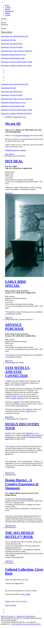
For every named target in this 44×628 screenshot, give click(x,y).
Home (7, 5)
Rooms (7, 9)
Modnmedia (9, 437)
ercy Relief (26, 594)
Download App (10, 525)
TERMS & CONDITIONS (25, 616)
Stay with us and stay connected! (16, 51)
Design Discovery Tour (13, 54)
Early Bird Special (11, 43)
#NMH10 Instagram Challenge (15, 150)
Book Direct (9, 417)
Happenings (9, 11)
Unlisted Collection (16, 398)
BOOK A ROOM (7, 32)
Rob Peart (27, 435)
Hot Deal (8, 40)
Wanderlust (29, 433)
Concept (8, 7)
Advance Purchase (11, 47)
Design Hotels (36, 435)
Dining (7, 13)
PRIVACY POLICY (8, 616)
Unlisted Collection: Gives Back (16, 65)
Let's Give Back (10, 605)
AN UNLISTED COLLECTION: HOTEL (26, 624)
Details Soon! (9, 473)
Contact (7, 15)
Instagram (26, 135)
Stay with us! (9, 154)
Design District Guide (13, 58)
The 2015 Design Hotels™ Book (16, 62)
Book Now (9, 193)
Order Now (9, 561)
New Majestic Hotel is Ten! (14, 36)
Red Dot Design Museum (24, 499)
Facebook (17, 135)
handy (7, 383)
